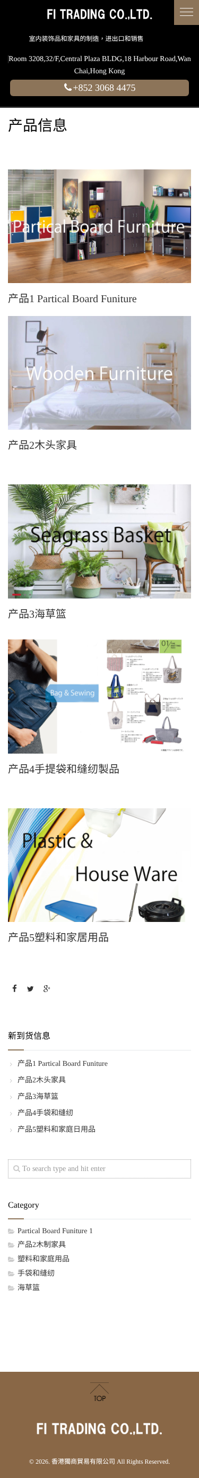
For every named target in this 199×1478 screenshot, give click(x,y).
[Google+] (46, 989)
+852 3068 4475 (104, 87)
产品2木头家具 (42, 1080)
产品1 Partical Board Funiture (63, 1064)
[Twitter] (30, 989)
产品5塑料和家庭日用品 (57, 1130)
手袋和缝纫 (36, 1274)
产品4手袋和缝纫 (45, 1113)
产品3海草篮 (38, 1097)
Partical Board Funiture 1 (55, 1231)
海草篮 (29, 1288)
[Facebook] (14, 989)
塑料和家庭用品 (44, 1259)
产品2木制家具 (42, 1245)
